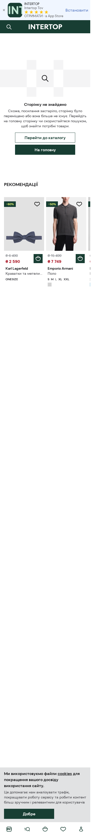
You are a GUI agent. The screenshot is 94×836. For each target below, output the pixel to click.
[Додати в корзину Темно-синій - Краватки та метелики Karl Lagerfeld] (38, 258)
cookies (65, 773)
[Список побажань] (63, 829)
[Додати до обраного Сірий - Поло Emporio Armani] (79, 204)
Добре (29, 814)
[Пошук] (9, 27)
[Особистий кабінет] (81, 829)
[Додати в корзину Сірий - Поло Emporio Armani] (80, 258)
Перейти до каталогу (45, 138)
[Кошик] (45, 829)
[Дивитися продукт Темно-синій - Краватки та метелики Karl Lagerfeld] (24, 224)
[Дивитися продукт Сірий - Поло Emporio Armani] (66, 224)
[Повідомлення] (81, 27)
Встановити (76, 10)
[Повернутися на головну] (45, 26)
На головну (45, 150)
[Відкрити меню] (27, 829)
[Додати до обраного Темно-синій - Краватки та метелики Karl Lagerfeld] (37, 204)
